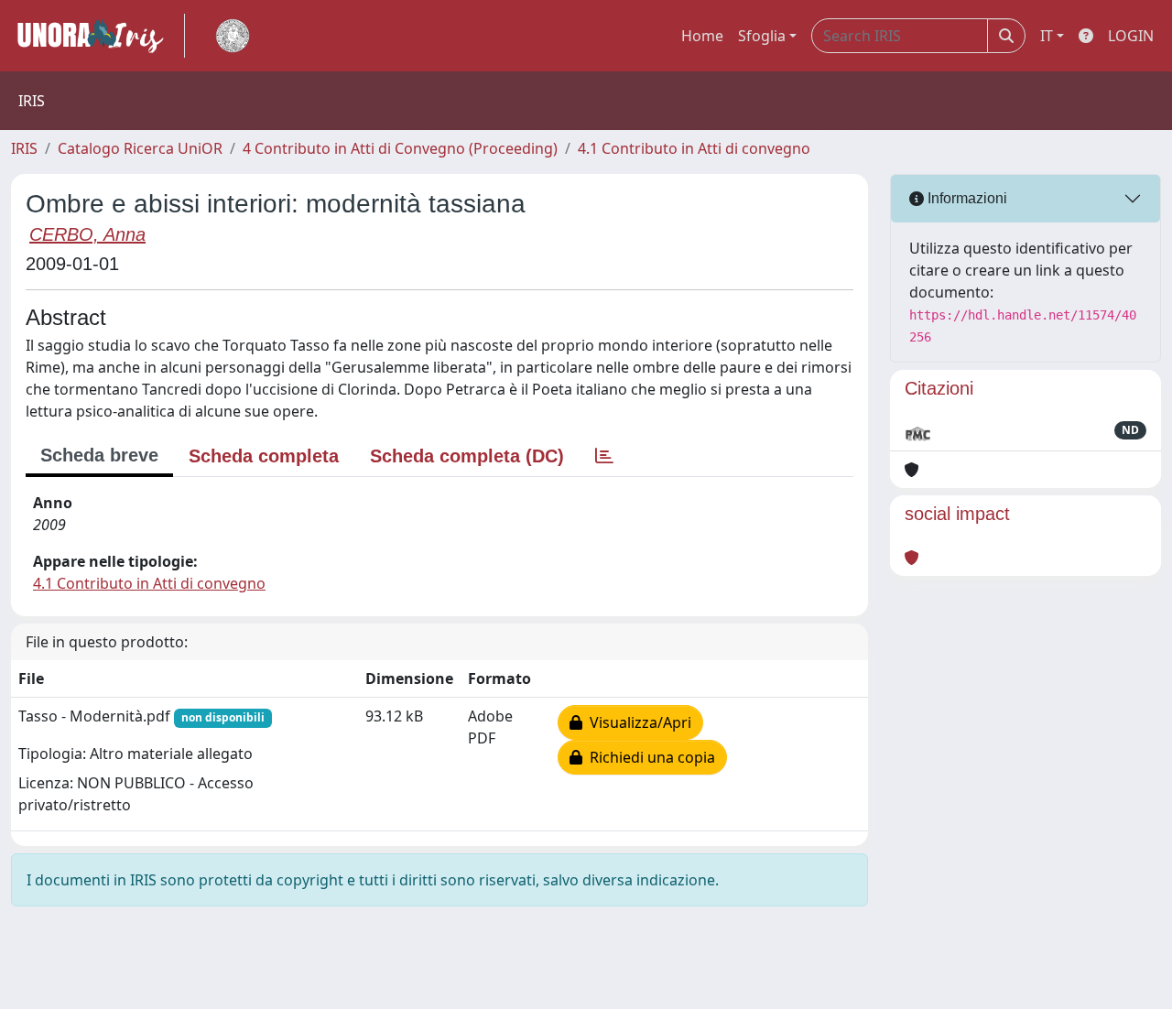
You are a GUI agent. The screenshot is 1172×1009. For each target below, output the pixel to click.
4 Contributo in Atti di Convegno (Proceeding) (400, 148)
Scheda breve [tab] (99, 455)
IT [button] (1046, 36)
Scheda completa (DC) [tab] (467, 456)
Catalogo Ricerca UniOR (140, 148)
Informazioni (965, 198)
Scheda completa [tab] (264, 456)
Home (702, 36)
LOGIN (1131, 36)
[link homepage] (98, 36)
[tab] (604, 456)
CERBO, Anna (87, 234)
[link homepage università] (233, 36)
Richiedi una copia (648, 757)
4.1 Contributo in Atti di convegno (694, 148)
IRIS (24, 148)
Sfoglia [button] (762, 36)
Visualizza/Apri (636, 722)
